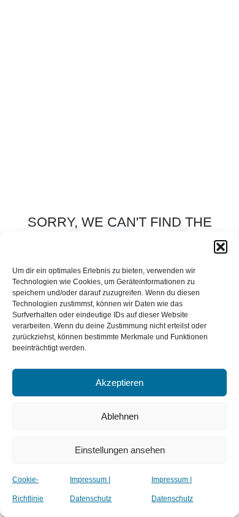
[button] (220, 247)
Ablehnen (119, 416)
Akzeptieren (119, 382)
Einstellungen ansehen (120, 450)
